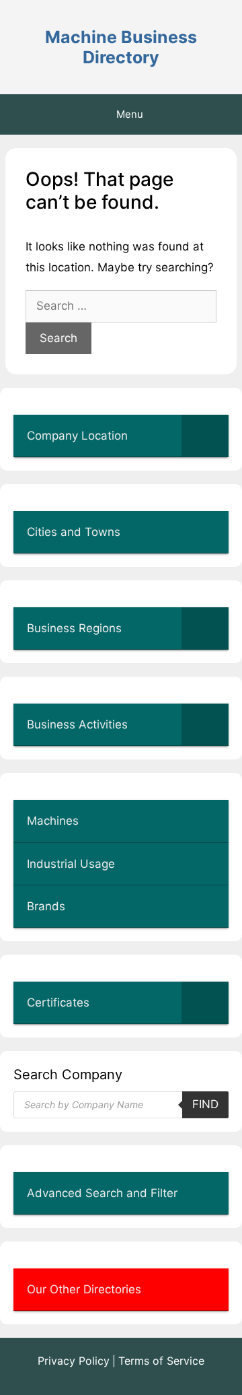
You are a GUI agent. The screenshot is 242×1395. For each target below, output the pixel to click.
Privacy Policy (74, 1360)
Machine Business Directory (121, 47)
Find (205, 1104)
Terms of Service (161, 1360)
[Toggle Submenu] (205, 435)
